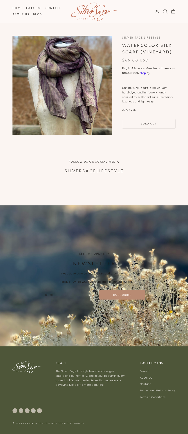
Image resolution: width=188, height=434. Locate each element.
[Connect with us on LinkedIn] (39, 410)
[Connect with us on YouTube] (33, 410)
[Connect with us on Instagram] (14, 410)
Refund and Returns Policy (158, 390)
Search (144, 371)
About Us (20, 14)
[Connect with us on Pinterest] (27, 410)
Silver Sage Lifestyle (141, 38)
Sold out (149, 123)
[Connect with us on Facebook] (20, 410)
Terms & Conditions (153, 397)
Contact (53, 8)
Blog (37, 14)
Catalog (34, 8)
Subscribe (122, 295)
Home (17, 8)
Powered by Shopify (70, 423)
